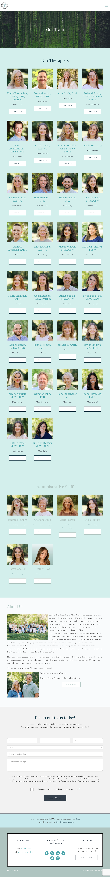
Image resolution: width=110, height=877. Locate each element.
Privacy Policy (13, 871)
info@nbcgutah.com (65, 822)
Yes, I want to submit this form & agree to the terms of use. (57, 789)
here (78, 819)
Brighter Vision (96, 871)
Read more (17, 111)
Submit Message (55, 798)
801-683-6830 (26, 849)
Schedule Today (86, 857)
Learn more (71, 685)
